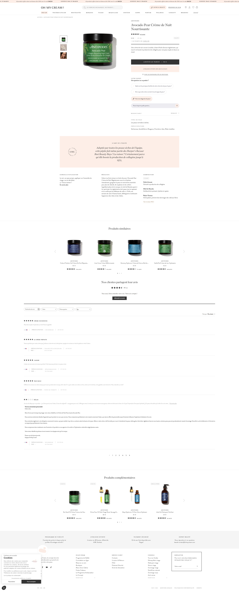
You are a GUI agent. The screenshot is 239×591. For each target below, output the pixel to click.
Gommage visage (153, 568)
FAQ (113, 563)
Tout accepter (31, 581)
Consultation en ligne (82, 560)
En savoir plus (173, 403)
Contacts (115, 558)
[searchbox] (30, 309)
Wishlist (174, 113)
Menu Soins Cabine (82, 568)
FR (38, 588)
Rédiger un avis (119, 298)
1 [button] (117, 273)
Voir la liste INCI (148, 202)
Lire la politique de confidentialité (12, 575)
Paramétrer (11, 581)
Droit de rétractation (118, 568)
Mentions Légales (166, 588)
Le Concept (79, 575)
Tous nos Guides (153, 558)
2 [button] (119, 273)
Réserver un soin (174, 7)
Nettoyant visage (153, 563)
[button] (4, 588)
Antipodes (135, 21)
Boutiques (79, 565)
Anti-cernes (151, 575)
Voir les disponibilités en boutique (156, 74)
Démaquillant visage (154, 560)
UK (44, 588)
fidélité (146, 41)
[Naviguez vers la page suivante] (129, 455)
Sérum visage (152, 565)
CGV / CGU (154, 588)
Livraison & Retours (118, 560)
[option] (63, 39)
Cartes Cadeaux (81, 570)
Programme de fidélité (82, 558)
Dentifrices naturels (154, 570)
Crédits (199, 588)
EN (41, 588)
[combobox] (49, 309)
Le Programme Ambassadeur (85, 573)
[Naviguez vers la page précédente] (109, 455)
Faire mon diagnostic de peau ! (143, 99)
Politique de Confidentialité (184, 588)
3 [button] (121, 273)
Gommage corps (153, 573)
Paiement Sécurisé (117, 565)
